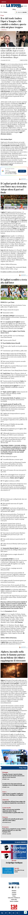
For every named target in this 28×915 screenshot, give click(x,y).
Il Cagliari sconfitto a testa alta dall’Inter (13, 272)
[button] (14, 757)
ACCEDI (25, 6)
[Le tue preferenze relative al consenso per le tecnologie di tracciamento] (25, 912)
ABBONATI (3, 2)
